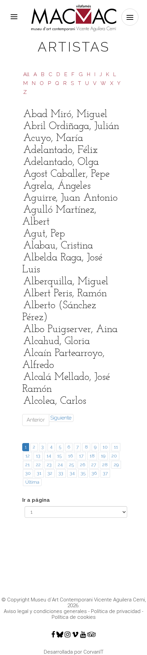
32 (50, 473)
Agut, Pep (44, 234)
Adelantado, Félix (60, 150)
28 (105, 464)
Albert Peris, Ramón (65, 293)
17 (81, 455)
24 (60, 464)
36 (94, 473)
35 (83, 473)
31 (39, 473)
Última (32, 482)
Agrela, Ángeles (57, 186)
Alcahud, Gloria (56, 341)
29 (116, 464)
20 (114, 455)
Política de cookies (74, 617)
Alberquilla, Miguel (65, 281)
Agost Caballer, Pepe (66, 174)
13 (38, 455)
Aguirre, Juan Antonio (70, 198)
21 (27, 464)
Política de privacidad (116, 611)
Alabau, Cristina (58, 246)
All (26, 74)
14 (48, 455)
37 (105, 473)
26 (82, 464)
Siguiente (60, 418)
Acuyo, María (53, 138)
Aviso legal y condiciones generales (45, 611)
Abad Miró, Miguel (65, 114)
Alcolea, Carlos (54, 401)
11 (116, 447)
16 (70, 455)
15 (59, 455)
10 (105, 447)
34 (72, 473)
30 (28, 473)
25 (71, 464)
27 (93, 464)
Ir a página (36, 500)
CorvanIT (93, 652)
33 (60, 473)
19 (103, 455)
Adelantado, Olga (61, 162)
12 (27, 455)
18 (92, 455)
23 (49, 464)
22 (38, 464)
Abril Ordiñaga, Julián (71, 126)
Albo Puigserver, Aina (70, 329)
